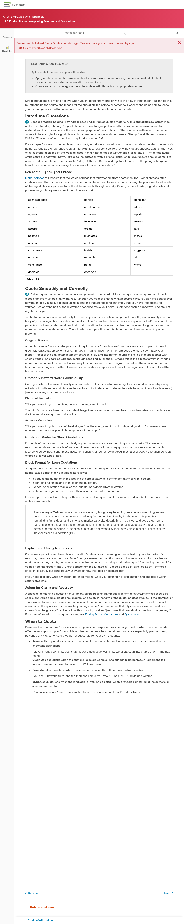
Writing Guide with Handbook (25, 16)
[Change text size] (176, 33)
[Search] (124, 33)
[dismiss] (179, 43)
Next (167, 893)
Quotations (132, 614)
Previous (33, 893)
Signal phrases (34, 177)
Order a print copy (42, 906)
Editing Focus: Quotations (101, 614)
